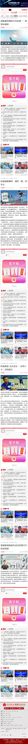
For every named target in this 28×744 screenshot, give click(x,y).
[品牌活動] (12, 708)
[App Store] (24, 734)
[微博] (2, 735)
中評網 (22, 728)
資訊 (7, 18)
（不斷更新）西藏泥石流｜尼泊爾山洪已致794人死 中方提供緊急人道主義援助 (14, 109)
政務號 (5, 721)
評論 (25, 70)
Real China (19, 717)
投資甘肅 (7, 731)
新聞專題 (5, 723)
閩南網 (7, 729)
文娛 (2, 719)
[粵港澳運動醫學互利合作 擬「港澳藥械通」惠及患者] (21, 150)
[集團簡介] (5, 708)
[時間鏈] (7, 105)
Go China (3, 717)
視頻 (2, 713)
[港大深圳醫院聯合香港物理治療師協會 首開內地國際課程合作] (7, 150)
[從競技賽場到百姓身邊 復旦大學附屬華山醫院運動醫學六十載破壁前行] (7, 165)
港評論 (9, 715)
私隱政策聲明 (6, 739)
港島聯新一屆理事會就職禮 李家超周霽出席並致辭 (14, 133)
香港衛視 (11, 728)
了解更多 (14, 101)
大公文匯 (14, 13)
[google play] (24, 737)
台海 (12, 711)
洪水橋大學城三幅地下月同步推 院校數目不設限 (14, 112)
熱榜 (4, 106)
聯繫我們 (12, 739)
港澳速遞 (16, 725)
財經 (17, 711)
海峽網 (25, 728)
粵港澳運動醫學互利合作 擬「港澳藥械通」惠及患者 (21, 156)
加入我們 (23, 739)
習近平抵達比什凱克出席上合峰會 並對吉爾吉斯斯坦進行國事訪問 (14, 119)
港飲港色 (12, 719)
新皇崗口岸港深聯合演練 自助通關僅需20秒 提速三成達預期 (14, 126)
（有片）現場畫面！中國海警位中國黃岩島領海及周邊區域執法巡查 (14, 116)
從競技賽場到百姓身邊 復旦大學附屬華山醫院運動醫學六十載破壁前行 (7, 171)
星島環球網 (19, 728)
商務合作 (17, 739)
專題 (2, 723)
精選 (9, 713)
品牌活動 (15, 708)
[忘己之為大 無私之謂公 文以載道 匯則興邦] (23, 12)
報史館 (22, 708)
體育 (6, 719)
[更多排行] (1, 105)
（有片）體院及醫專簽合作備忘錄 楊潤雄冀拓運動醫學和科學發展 (21, 171)
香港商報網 (7, 728)
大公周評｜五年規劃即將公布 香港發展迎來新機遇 (14, 136)
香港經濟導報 (15, 728)
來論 (6, 715)
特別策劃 (9, 723)
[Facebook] (11, 735)
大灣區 (9, 711)
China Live (14, 717)
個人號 (8, 721)
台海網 (9, 729)
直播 (6, 713)
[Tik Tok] (8, 735)
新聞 (2, 711)
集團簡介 (8, 708)
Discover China (8, 717)
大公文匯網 (3, 18)
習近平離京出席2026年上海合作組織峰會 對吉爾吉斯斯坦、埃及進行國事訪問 (15, 140)
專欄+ (4, 725)
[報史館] (19, 708)
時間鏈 (10, 106)
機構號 (12, 721)
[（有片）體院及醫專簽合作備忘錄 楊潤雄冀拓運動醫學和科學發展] (21, 165)
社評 (4, 715)
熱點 (4, 713)
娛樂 (9, 719)
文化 (4, 719)
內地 (6, 711)
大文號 (2, 721)
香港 (4, 711)
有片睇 (15, 18)
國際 (15, 711)
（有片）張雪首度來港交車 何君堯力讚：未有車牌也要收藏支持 (14, 123)
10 (2, 139)
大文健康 (11, 18)
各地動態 (12, 725)
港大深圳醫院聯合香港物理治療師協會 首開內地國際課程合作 (7, 156)
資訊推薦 (8, 725)
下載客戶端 (25, 9)
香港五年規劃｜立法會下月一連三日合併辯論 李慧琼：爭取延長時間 (14, 130)
